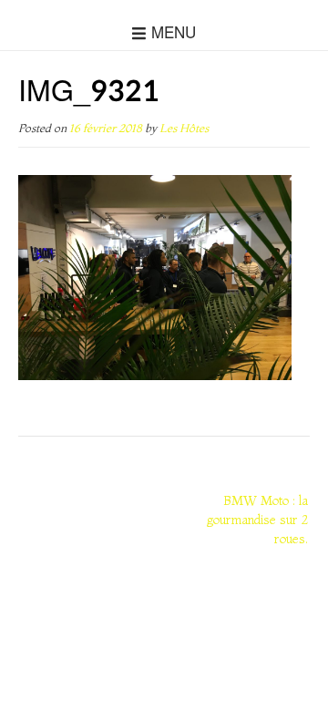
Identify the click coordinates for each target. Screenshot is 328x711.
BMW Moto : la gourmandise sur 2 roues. (257, 519)
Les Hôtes (184, 128)
